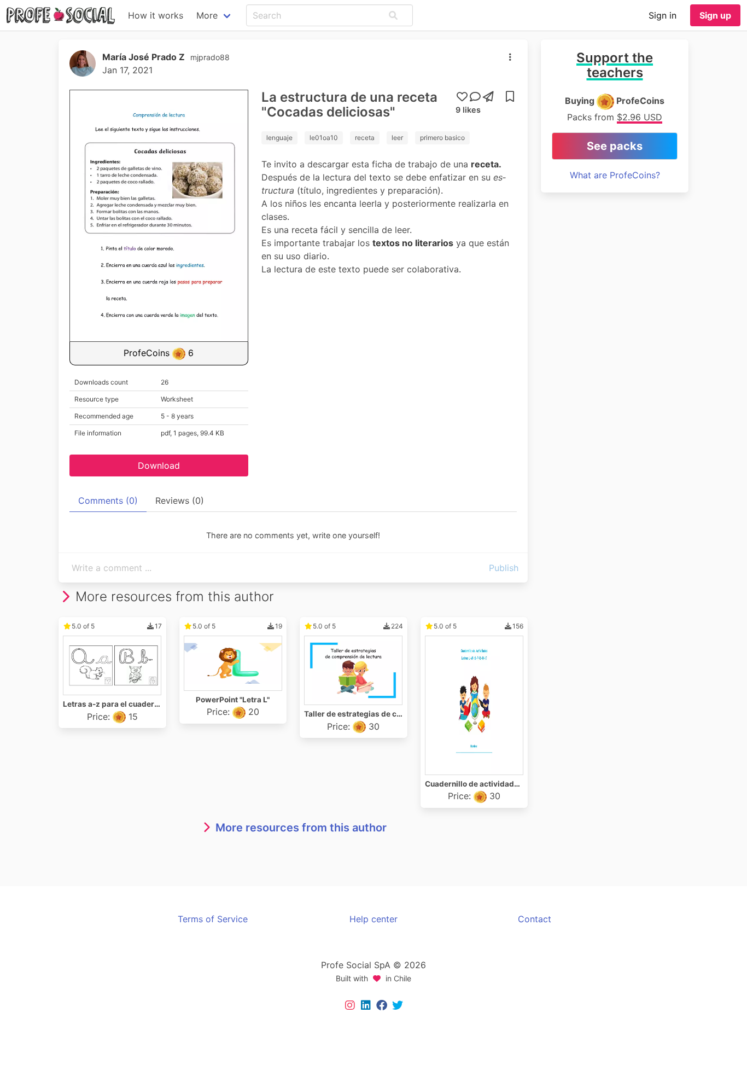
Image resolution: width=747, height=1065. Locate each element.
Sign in (662, 15)
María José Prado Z (143, 56)
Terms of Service (213, 918)
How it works (155, 15)
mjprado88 (210, 57)
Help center (373, 918)
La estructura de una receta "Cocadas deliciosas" (349, 104)
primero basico (442, 137)
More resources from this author (301, 827)
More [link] (207, 15)
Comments (108, 500)
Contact (534, 918)
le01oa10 (324, 137)
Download (159, 465)
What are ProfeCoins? (615, 175)
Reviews (179, 500)
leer (397, 137)
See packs (615, 146)
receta (365, 137)
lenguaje (279, 137)
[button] (393, 15)
